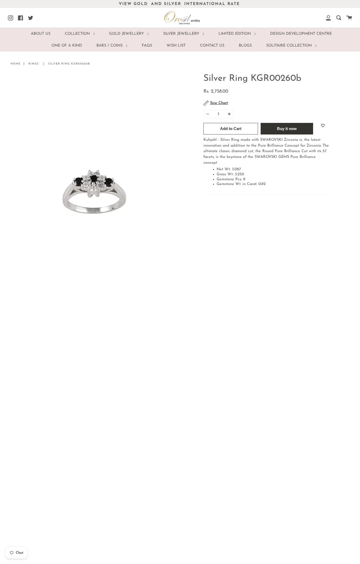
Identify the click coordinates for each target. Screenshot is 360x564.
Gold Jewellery (127, 34)
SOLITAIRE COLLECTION (289, 46)
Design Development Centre (301, 34)
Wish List (176, 46)
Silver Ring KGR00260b (69, 64)
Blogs (245, 46)
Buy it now (287, 128)
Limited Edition (235, 34)
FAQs (147, 46)
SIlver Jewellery (182, 34)
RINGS (33, 64)
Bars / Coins (110, 46)
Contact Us (212, 46)
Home (16, 64)
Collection (78, 34)
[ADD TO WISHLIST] (323, 125)
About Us (40, 34)
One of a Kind (66, 46)
